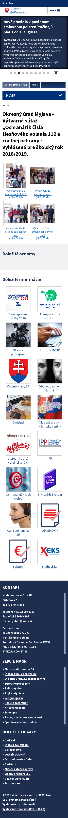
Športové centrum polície (21, 722)
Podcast (10, 740)
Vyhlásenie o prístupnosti (18, 804)
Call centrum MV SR (17, 778)
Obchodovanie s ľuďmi (19, 759)
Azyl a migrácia (14, 693)
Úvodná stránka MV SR (16, 84)
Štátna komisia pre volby (20, 674)
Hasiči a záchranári (16, 703)
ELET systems (11, 800)
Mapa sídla (27, 800)
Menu (55, 10)
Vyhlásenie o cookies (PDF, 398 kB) (23, 809)
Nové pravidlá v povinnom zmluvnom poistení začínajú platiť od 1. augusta (28, 27)
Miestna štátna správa (19, 769)
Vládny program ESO (18, 774)
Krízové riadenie (15, 707)
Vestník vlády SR (15, 754)
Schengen (11, 712)
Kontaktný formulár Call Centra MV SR (26, 642)
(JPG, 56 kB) (42, 194)
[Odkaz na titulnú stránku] (16, 10)
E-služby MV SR (14, 750)
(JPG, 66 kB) (15, 233)
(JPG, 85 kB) (16, 194)
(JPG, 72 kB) (42, 233)
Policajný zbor (14, 688)
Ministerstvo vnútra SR (19, 669)
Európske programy (17, 683)
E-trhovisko (12, 783)
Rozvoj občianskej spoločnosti (24, 717)
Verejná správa (14, 698)
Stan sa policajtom (17, 745)
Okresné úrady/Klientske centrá (25, 679)
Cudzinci (10, 764)
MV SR (35, 84)
